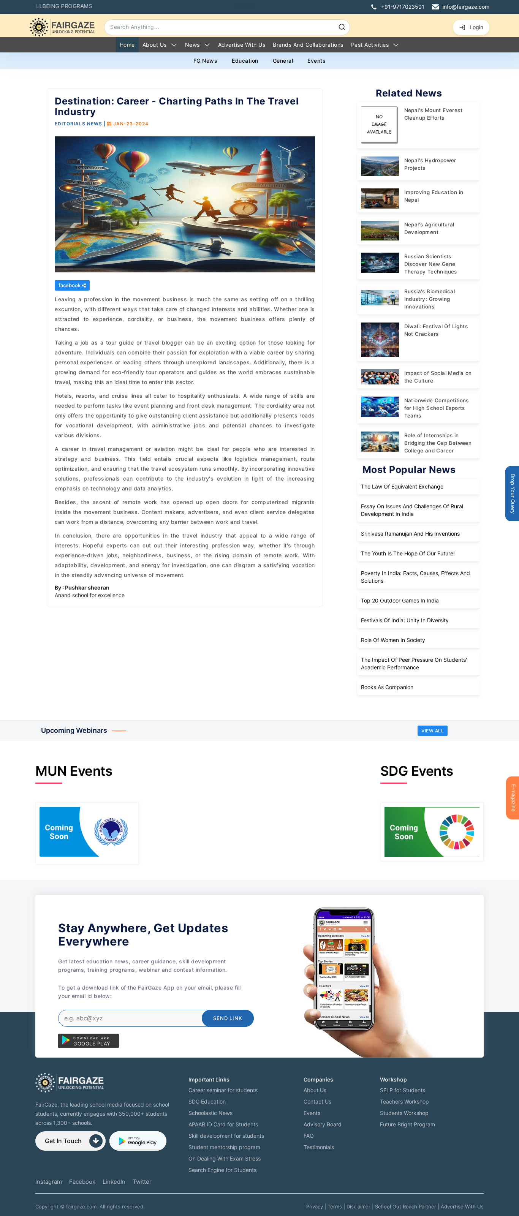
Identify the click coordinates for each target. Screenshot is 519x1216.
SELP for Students (402, 1090)
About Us (154, 44)
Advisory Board (323, 1124)
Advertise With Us (462, 1206)
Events (316, 60)
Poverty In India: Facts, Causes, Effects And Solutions (415, 577)
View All (432, 731)
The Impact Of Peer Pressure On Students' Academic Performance (414, 663)
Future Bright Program (407, 1124)
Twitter (142, 1181)
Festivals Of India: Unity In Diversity (405, 620)
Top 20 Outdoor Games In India (400, 600)
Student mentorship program (224, 1147)
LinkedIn (114, 1181)
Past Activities (370, 44)
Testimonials (319, 1147)
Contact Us (317, 1101)
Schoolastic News (210, 1113)
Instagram (48, 1181)
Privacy (314, 1206)
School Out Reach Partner (405, 1206)
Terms (335, 1206)
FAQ (309, 1135)
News (192, 44)
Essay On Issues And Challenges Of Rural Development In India (412, 510)
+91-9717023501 (402, 6)
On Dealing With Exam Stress (224, 1158)
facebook (70, 285)
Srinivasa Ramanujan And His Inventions (410, 533)
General (283, 60)
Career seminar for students (223, 1090)
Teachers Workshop (404, 1101)
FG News (205, 60)
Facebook (82, 1181)
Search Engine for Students (222, 1170)
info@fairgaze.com (466, 6)
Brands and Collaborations (308, 44)
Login (476, 27)
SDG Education (207, 1101)
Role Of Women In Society (393, 640)
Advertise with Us (242, 44)
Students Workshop (404, 1113)
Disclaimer (358, 1206)
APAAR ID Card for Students (223, 1124)
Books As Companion (387, 687)
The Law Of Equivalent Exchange (402, 486)
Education (245, 60)
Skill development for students (226, 1135)
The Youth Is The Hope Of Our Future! (408, 553)
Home (127, 44)
